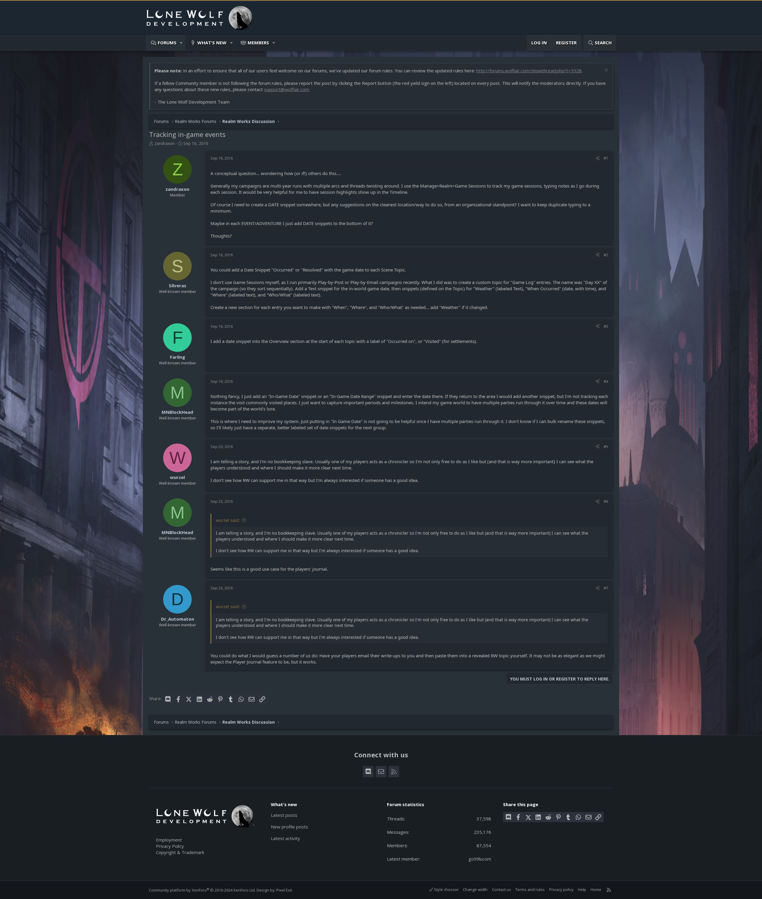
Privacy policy (561, 889)
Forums (167, 43)
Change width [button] (475, 889)
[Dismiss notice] (605, 71)
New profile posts (289, 827)
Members (258, 43)
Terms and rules (530, 889)
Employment (169, 840)
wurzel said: (228, 520)
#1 (606, 158)
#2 (606, 254)
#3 (606, 326)
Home (596, 889)
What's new (212, 43)
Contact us (501, 889)
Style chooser (446, 889)
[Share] (598, 158)
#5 (606, 446)
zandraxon (164, 143)
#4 (606, 381)
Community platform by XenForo (202, 890)
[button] (181, 43)
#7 (606, 588)
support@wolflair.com (286, 89)
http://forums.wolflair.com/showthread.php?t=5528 (529, 71)
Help (582, 889)
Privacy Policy (170, 846)
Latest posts (284, 815)
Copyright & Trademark (180, 852)
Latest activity (285, 838)
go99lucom (480, 859)
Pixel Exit (284, 890)
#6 (606, 501)
